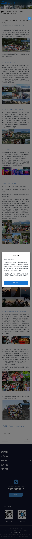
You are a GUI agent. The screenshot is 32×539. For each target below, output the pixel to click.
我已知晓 (16, 283)
